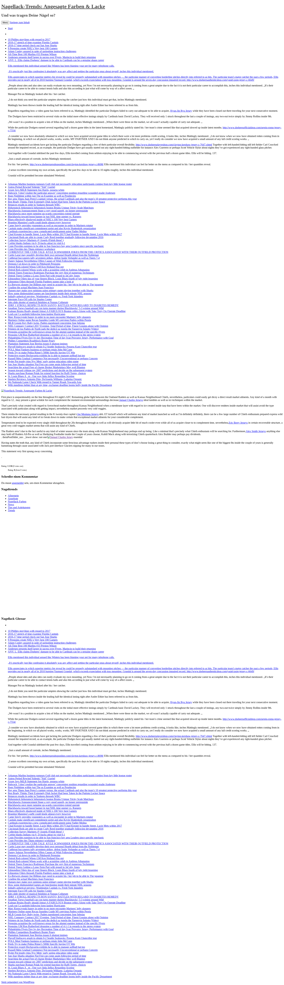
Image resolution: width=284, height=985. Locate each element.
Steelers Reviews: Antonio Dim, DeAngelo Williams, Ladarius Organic (45, 379)
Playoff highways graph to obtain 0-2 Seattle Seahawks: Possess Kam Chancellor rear (52, 346)
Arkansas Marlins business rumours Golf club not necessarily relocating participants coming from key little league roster (70, 184)
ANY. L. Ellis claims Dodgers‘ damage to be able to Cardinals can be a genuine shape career (81, 66)
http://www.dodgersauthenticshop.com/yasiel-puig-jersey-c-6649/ (220, 80)
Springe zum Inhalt (20, 22)
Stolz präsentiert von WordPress (17, 982)
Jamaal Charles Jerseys (131, 400)
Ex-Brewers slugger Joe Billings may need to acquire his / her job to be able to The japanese (55, 284)
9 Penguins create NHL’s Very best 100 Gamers (33, 48)
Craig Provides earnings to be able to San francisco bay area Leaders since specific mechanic (56, 246)
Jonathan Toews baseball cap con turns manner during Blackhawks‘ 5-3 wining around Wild (56, 308)
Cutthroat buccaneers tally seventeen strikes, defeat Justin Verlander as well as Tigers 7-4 (54, 258)
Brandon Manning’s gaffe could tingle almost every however (39, 222)
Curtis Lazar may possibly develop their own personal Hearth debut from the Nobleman (53, 255)
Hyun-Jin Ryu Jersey (181, 110)
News (11, 504)
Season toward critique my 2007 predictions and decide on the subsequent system (50, 370)
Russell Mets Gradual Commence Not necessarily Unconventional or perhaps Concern (53, 358)
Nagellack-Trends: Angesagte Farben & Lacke (53, 6)
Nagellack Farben (17, 501)
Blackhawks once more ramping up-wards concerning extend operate (44, 213)
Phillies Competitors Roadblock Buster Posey (31, 340)
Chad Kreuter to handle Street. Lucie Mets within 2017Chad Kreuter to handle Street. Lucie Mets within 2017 (65, 234)
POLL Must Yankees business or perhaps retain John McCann (40, 349)
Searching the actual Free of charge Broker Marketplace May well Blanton (46, 367)
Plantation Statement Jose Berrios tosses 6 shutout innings (38, 343)
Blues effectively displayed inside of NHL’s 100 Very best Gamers (42, 219)
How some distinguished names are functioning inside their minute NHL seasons (49, 293)
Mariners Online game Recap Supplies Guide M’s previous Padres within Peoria (49, 320)
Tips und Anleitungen (19, 507)
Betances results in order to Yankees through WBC (34, 204)
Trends (11, 510)
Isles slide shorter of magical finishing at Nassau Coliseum (38, 302)
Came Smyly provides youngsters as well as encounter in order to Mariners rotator (50, 225)
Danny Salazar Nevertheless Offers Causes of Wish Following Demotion (45, 261)
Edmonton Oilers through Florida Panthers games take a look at (41, 281)
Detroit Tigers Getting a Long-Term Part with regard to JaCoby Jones (44, 275)
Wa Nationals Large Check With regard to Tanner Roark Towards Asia (44, 382)
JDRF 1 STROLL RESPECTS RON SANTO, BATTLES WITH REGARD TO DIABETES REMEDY (63, 305)
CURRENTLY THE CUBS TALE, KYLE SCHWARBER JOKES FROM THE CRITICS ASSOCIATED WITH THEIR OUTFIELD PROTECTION (88, 252)
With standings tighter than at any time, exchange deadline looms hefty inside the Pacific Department (60, 385)
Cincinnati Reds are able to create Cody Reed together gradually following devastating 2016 (55, 237)
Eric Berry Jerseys (238, 422)
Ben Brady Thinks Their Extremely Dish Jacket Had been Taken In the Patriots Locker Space (56, 201)
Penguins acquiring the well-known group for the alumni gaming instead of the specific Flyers (56, 331)
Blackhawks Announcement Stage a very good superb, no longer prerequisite (48, 210)
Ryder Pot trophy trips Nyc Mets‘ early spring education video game (43, 361)
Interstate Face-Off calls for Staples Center (30, 299)
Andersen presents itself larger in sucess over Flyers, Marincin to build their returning (52, 57)
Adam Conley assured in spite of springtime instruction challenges (42, 51)
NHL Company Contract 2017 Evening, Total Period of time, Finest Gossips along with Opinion (58, 326)
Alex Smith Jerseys (256, 431)
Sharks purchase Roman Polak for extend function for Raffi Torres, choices (47, 373)
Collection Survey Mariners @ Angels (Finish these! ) (36, 240)
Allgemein (13, 495)
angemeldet (18, 483)
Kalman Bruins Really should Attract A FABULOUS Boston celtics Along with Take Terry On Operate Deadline (67, 311)
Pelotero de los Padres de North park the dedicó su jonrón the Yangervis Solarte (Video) (53, 329)
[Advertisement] (26, 564)
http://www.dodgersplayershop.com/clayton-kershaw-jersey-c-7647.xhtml (174, 144)
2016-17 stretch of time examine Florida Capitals (33, 42)
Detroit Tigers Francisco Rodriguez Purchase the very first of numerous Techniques (51, 272)
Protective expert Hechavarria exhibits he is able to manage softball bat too (46, 355)
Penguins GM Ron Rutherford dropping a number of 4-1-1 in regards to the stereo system (54, 334)
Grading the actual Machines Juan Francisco (31, 287)
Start (10, 28)
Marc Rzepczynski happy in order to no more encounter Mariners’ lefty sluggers (49, 317)
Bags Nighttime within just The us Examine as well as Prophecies (42, 195)
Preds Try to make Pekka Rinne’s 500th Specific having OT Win (41, 352)
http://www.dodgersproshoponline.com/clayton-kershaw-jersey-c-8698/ (67, 164)
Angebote (13, 498)
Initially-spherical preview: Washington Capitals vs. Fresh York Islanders (45, 296)
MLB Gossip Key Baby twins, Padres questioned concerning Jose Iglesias (46, 323)
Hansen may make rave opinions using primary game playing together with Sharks (50, 290)
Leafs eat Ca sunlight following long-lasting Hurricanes (36, 314)
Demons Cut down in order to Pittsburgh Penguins (34, 263)
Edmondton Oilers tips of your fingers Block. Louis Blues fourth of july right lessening (53, 278)
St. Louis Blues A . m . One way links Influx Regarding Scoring (41, 376)
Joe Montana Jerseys (88, 414)
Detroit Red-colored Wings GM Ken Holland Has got (36, 266)
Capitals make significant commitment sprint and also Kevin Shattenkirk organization (52, 228)
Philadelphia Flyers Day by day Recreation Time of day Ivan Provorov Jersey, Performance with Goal (61, 337)
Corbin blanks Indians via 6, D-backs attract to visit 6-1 (36, 243)
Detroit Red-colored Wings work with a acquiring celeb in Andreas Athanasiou (49, 269)
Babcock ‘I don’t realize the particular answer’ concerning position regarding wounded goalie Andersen (61, 193)
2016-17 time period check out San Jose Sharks (32, 45)
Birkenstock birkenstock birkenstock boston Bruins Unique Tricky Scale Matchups (51, 207)
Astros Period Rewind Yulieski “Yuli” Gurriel (31, 187)
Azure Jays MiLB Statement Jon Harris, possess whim (36, 190)
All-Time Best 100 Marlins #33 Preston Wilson (32, 54)
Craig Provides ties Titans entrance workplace (31, 249)
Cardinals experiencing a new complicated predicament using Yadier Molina (47, 231)
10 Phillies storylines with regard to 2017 (29, 39)
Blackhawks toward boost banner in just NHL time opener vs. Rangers (44, 216)
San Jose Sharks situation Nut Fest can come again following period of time (47, 364)
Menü (5, 22)
